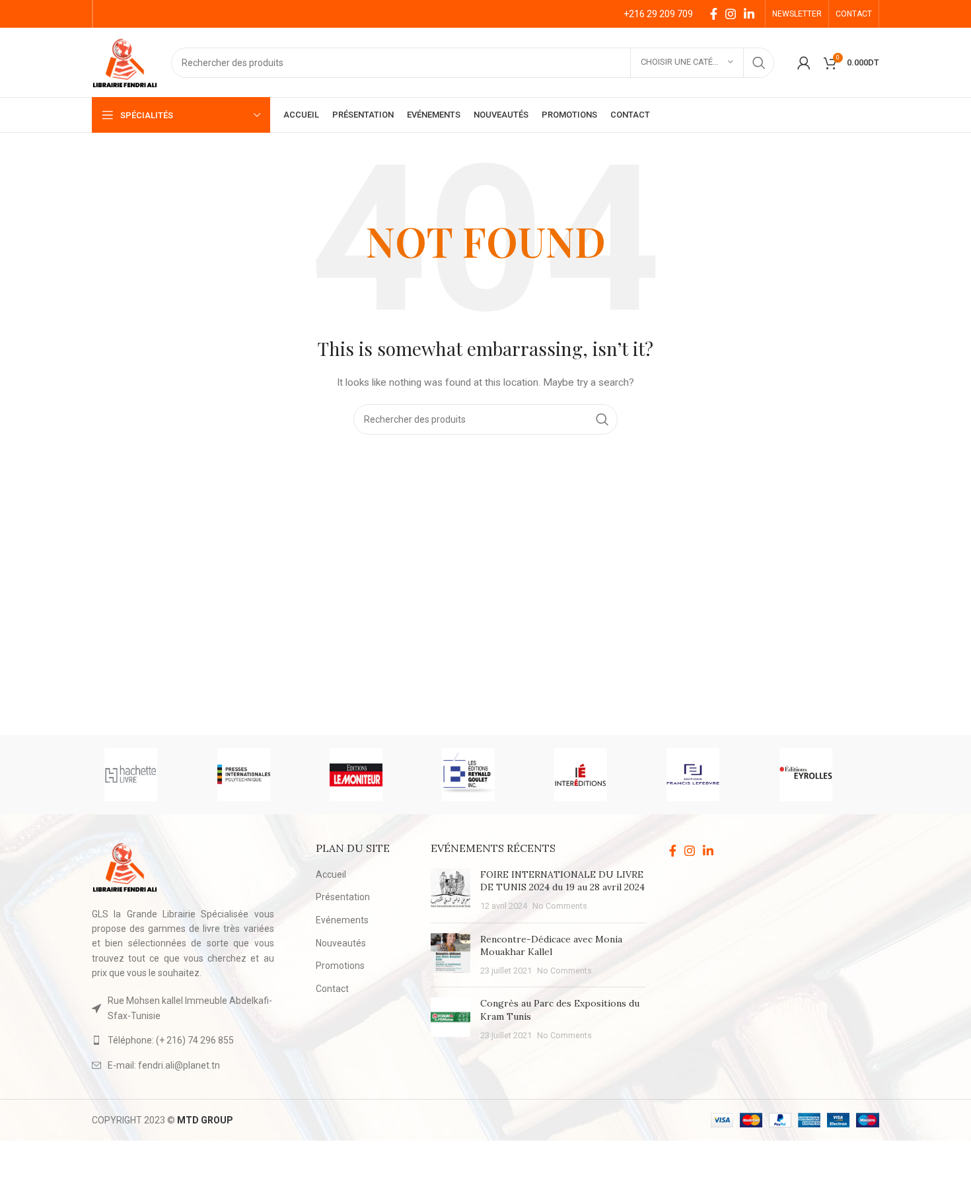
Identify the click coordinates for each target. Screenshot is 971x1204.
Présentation (343, 897)
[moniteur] (372, 774)
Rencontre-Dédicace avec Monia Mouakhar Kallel (551, 945)
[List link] (183, 1040)
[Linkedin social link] (749, 14)
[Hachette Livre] (147, 774)
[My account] (804, 63)
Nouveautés (341, 943)
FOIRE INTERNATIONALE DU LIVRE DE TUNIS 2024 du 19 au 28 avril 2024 (562, 881)
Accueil (331, 874)
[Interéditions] (597, 774)
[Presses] (260, 774)
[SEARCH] (759, 63)
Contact (332, 988)
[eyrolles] (822, 774)
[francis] (709, 774)
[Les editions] (485, 774)
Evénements (342, 920)
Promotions (340, 965)
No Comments (559, 906)
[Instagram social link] (730, 14)
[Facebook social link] (713, 14)
